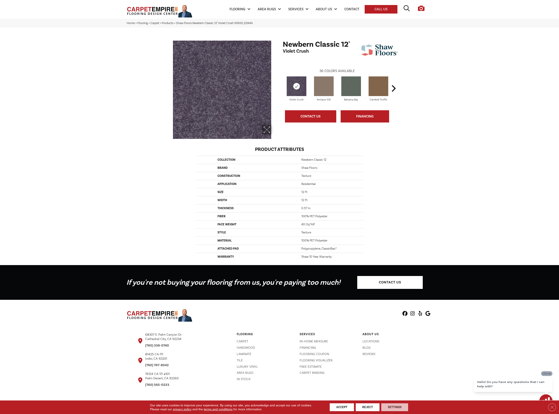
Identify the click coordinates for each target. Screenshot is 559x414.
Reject (367, 407)
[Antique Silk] (324, 86)
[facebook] (405, 314)
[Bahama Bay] (351, 86)
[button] (390, 282)
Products (167, 23)
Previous (280, 82)
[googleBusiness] (428, 314)
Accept (341, 407)
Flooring (142, 23)
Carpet (154, 23)
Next (393, 82)
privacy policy (182, 409)
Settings (395, 407)
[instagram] (412, 314)
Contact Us (310, 116)
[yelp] (420, 314)
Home (131, 23)
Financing (365, 116)
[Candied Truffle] (378, 86)
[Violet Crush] (296, 86)
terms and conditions (218, 409)
